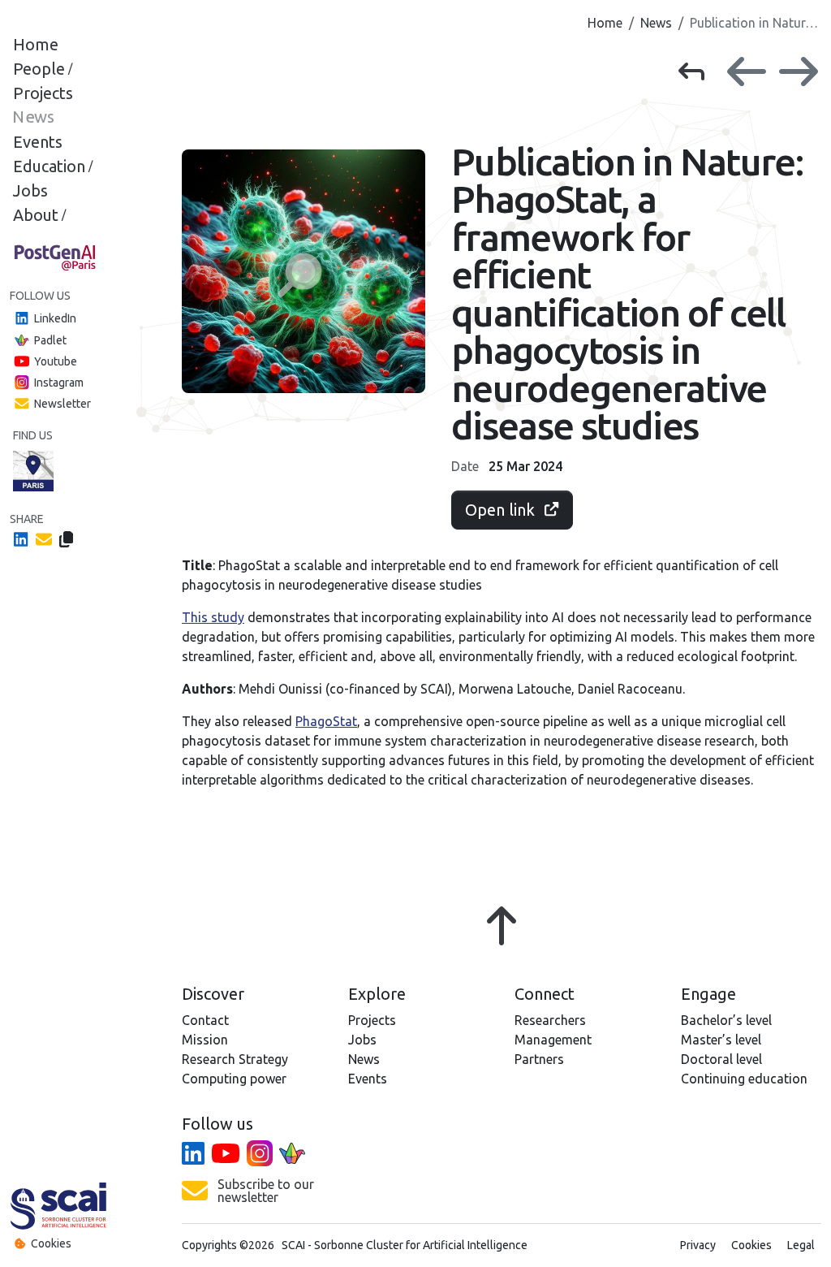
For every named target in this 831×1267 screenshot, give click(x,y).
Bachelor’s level (726, 1020)
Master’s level (721, 1039)
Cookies (51, 1243)
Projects (43, 93)
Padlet (50, 339)
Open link (500, 509)
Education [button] (53, 166)
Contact (205, 1020)
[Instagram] (260, 1154)
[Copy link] (66, 538)
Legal (801, 1245)
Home (35, 45)
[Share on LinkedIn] (21, 538)
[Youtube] (225, 1154)
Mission (205, 1039)
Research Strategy (235, 1059)
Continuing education (744, 1078)
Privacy (698, 1245)
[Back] (698, 71)
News (33, 117)
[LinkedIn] (193, 1154)
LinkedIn (55, 318)
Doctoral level (721, 1059)
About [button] (39, 215)
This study (213, 617)
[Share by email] (44, 538)
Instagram (59, 382)
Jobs (30, 191)
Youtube (55, 360)
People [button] (42, 69)
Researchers (550, 1020)
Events (37, 142)
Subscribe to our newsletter (265, 1191)
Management (553, 1039)
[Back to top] (501, 935)
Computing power (234, 1078)
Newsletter (62, 403)
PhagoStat (326, 721)
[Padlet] (292, 1154)
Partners (539, 1059)
